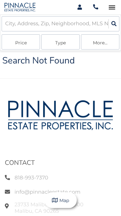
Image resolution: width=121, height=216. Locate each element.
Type (60, 43)
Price (21, 43)
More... (100, 43)
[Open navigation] (112, 7)
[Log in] (79, 7)
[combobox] (5, 23)
